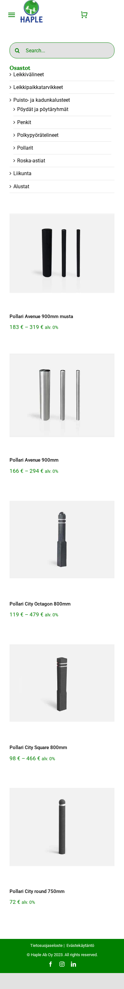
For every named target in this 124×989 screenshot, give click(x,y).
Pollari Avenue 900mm (34, 460)
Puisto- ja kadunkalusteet (41, 100)
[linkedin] (73, 964)
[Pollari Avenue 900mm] (62, 395)
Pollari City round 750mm (37, 891)
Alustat (21, 186)
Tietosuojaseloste (46, 945)
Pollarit (25, 148)
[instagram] (62, 964)
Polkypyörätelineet (38, 135)
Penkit (24, 122)
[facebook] (50, 964)
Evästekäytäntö (80, 945)
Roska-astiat (31, 161)
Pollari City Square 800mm (38, 747)
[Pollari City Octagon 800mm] (62, 539)
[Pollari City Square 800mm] (62, 683)
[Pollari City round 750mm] (62, 827)
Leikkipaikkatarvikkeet (38, 87)
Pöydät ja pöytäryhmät (42, 109)
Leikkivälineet (28, 74)
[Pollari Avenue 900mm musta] (62, 252)
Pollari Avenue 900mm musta (41, 316)
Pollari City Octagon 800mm (40, 604)
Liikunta (22, 173)
